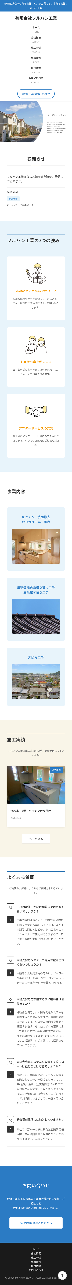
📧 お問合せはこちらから (36, 1223)
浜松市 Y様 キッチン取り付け (30, 811)
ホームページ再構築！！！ (21, 205)
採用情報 (36, 1266)
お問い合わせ (36, 1270)
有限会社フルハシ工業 (36, 18)
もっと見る (36, 839)
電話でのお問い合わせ (36, 94)
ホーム (36, 1249)
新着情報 (36, 1261)
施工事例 (36, 1257)
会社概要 (36, 1253)
